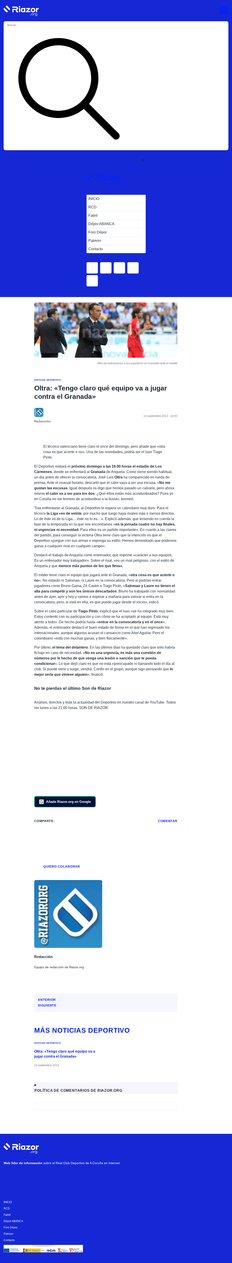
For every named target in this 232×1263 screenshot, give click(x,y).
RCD (7, 1208)
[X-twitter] (36, 1174)
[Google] (77, 1174)
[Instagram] (23, 1174)
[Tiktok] (50, 1174)
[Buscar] (68, 89)
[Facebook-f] (63, 1174)
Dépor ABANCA (13, 1221)
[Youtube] (9, 1174)
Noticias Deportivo (47, 380)
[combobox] (25, 25)
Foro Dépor (11, 1227)
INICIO (8, 1202)
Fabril (7, 1214)
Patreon (8, 1233)
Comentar (167, 821)
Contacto (9, 1240)
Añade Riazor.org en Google (68, 802)
